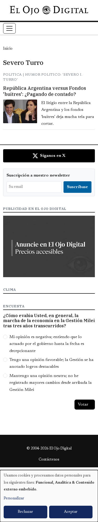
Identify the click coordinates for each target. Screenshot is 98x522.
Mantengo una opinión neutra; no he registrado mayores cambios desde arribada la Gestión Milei (50, 383)
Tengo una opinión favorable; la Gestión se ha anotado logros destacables (51, 363)
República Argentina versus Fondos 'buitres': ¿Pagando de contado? (44, 91)
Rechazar (25, 512)
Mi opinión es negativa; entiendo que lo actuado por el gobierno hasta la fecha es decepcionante (46, 344)
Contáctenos (49, 460)
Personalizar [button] (14, 498)
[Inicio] (49, 10)
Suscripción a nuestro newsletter (38, 175)
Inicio (8, 49)
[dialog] (49, 496)
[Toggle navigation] (9, 28)
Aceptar (70, 512)
